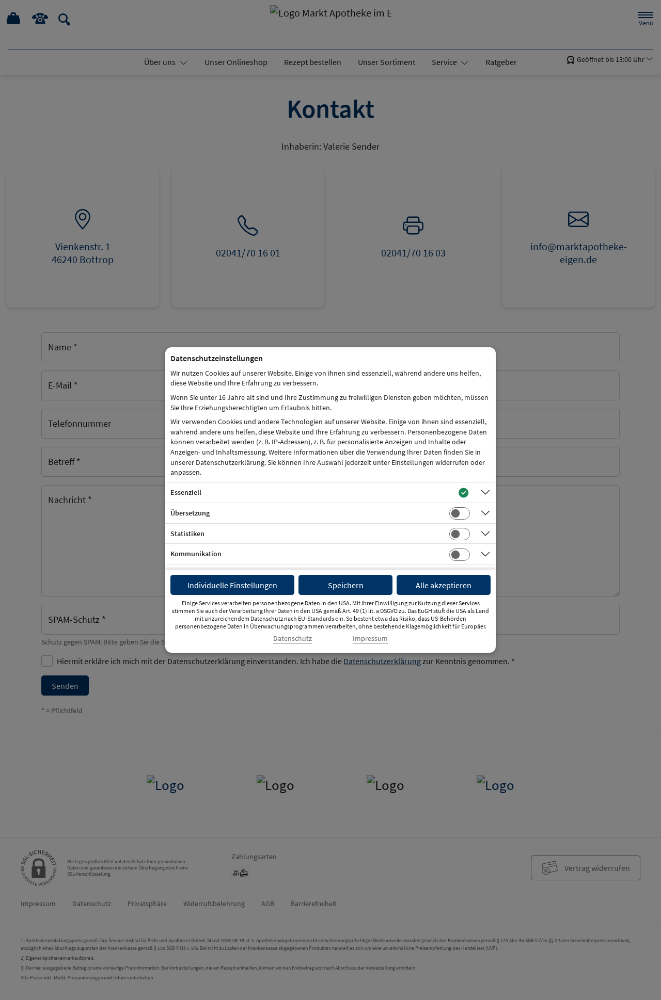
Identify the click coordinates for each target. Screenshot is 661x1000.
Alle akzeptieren (443, 585)
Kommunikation (196, 553)
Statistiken (187, 533)
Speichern (346, 585)
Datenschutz (292, 638)
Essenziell (185, 492)
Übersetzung (190, 513)
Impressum (370, 638)
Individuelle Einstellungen (232, 585)
